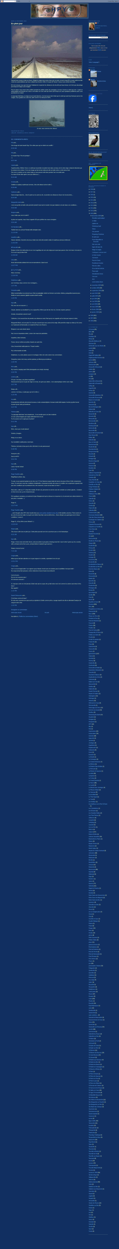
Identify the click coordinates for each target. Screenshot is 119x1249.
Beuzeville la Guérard (95, 432)
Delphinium (14, 280)
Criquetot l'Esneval (94, 524)
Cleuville (91, 503)
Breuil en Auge (93, 461)
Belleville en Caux (94, 411)
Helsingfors (92, 696)
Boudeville (92, 447)
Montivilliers (92, 862)
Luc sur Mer (92, 827)
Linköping (91, 822)
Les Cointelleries (93, 808)
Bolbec (91, 437)
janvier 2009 (95, 312)
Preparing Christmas (98, 234)
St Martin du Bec (93, 1062)
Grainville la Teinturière (95, 670)
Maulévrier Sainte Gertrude (96, 850)
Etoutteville (92, 585)
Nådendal (91, 874)
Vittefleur (91, 1217)
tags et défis (92, 1120)
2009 (91, 213)
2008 (91, 315)
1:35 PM (14, 362)
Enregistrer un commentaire (19, 609)
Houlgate (91, 719)
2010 (91, 210)
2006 (91, 320)
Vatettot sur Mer (93, 1186)
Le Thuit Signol (93, 797)
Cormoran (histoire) (94, 515)
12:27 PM (14, 265)
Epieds (91, 578)
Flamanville (92, 611)
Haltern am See (93, 681)
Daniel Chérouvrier (16, 595)
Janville (91, 740)
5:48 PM (14, 449)
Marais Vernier (93, 843)
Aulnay (91, 390)
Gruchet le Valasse (94, 674)
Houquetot (92, 721)
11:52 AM (14, 242)
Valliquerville (92, 1177)
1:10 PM (14, 590)
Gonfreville (92, 665)
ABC (90, 331)
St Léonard (92, 1057)
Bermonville (92, 421)
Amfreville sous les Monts (96, 345)
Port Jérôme (92, 958)
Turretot (91, 1170)
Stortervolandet (93, 1113)
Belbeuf (91, 409)
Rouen (90, 994)
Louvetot (91, 824)
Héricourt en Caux (94, 703)
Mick (12, 366)
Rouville (91, 1003)
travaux (91, 1163)
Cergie (13, 555)
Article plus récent (16, 612)
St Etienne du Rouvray (95, 1052)
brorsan (91, 463)
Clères (90, 501)
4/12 (93, 279)
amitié (90, 348)
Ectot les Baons (93, 569)
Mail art (91, 829)
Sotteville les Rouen (94, 1034)
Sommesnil (92, 1031)
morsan (91, 864)
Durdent (91, 555)
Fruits (90, 644)
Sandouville (92, 1010)
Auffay (90, 385)
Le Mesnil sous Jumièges (96, 787)
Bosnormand (92, 444)
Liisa (12, 259)
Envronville (92, 576)
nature (90, 881)
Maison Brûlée (93, 834)
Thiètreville (92, 1132)
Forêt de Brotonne (94, 620)
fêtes (90, 606)
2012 (91, 205)
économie (91, 559)
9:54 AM (14, 222)
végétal (91, 1196)
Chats (90, 496)
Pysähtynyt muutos (97, 263)
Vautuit (91, 1193)
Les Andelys (92, 801)
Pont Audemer (93, 947)
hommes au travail (94, 710)
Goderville (91, 663)
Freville (91, 637)
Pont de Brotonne (94, 949)
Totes (90, 1144)
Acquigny (91, 336)
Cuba (90, 531)
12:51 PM (14, 561)
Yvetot (90, 1231)
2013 (91, 202)
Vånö (90, 1184)
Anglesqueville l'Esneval (95, 357)
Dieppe (91, 543)
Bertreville (91, 428)
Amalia (13, 182)
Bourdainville (92, 449)
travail (90, 1160)
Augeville (91, 388)
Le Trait (91, 799)
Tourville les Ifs (93, 1153)
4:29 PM (14, 394)
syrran (90, 1118)
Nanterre (91, 879)
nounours (91, 902)
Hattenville (92, 689)
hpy (12, 302)
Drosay (91, 548)
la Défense (92, 764)
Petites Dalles (93, 940)
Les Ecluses (92, 810)
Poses (90, 961)
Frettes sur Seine (93, 634)
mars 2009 (95, 306)
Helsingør (91, 698)
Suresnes (91, 1116)
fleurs (90, 613)
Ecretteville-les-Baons (95, 564)
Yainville (91, 1224)
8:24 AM (14, 177)
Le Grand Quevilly (94, 780)
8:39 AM (14, 187)
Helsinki (91, 700)
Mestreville (92, 855)
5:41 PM (14, 421)
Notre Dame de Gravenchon (97, 895)
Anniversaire (92, 364)
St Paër (91, 1071)
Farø (90, 597)
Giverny (91, 660)
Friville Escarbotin (94, 639)
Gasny (91, 651)
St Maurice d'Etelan (94, 1069)
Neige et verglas (96, 249)
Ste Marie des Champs (95, 1106)
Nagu (90, 876)
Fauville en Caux (93, 602)
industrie (91, 736)
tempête (91, 1125)
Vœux (94, 229)
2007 (91, 318)
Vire (90, 1214)
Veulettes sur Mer (94, 1205)
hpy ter (93, 79)
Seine (90, 1022)
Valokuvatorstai (93, 1182)
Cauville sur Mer (93, 484)
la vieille (91, 773)
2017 (91, 192)
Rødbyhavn (92, 989)
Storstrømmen (93, 1111)
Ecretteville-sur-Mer (94, 566)
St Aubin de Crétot (94, 1045)
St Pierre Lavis (93, 1081)
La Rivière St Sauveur (95, 771)
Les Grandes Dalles (94, 813)
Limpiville (91, 820)
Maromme (92, 846)
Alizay (90, 338)
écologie (91, 557)
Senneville (92, 1024)
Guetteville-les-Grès (94, 677)
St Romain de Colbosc (95, 1085)
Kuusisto (91, 754)
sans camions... (93, 1015)
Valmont (91, 1179)
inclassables (92, 733)
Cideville (91, 498)
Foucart (91, 623)
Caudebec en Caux (94, 482)
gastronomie (92, 653)
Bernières (91, 423)
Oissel (90, 909)
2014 (91, 200)
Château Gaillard (93, 489)
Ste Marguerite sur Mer (95, 1104)
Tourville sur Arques (94, 1156)
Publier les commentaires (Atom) (28, 616)
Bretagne (91, 458)
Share (90, 107)
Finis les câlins (96, 265)
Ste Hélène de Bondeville (96, 1099)
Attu (90, 378)
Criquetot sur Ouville (94, 526)
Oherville (91, 907)
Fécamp (91, 604)
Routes (91, 1001)
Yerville (91, 1226)
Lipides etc (95, 223)
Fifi (12, 142)
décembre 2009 (96, 215)
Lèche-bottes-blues (97, 282)
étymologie (92, 592)
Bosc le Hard (92, 442)
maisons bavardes (94, 836)
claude (13, 165)
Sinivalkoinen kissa (97, 274)
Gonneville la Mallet (94, 667)
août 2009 (95, 293)
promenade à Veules (94, 965)
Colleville (91, 510)
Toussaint (91, 1158)
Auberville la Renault (94, 383)
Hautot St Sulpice (94, 693)
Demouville (92, 538)
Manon (91, 841)
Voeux (90, 1219)
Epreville (91, 580)
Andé (90, 350)
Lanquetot (91, 775)
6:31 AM (14, 534)
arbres (90, 371)
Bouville (91, 454)
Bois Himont (92, 435)
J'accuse (94, 276)
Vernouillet (92, 1200)
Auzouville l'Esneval (94, 397)
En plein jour (17, 23)
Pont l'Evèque (93, 956)
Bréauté (91, 456)
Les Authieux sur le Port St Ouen (98, 804)
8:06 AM (14, 148)
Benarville (91, 414)
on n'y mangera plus (94, 911)
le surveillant (92, 794)
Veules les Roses (94, 1203)
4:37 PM (14, 407)
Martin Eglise (92, 848)
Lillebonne (91, 817)
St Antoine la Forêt (94, 1041)
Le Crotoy (91, 778)
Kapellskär (92, 745)
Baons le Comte (93, 400)
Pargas (91, 928)
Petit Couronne (93, 937)
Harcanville (92, 684)
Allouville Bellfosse (94, 341)
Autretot (91, 393)
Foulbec (91, 627)
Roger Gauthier (15, 474)
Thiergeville (92, 1130)
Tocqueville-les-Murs (94, 1137)
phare (90, 942)
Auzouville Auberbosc (95, 395)
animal (90, 360)
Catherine (14, 192)
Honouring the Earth (94, 714)
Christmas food (96, 226)
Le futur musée (96, 255)
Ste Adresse (92, 1097)
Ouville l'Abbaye (93, 921)
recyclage (91, 979)
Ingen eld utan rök (97, 247)
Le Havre (91, 783)
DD (90, 536)
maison (91, 832)
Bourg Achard (92, 451)
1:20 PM (14, 298)
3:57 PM (14, 384)
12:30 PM (14, 275)
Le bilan (94, 220)
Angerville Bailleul (94, 355)
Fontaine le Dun (93, 618)
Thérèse (13, 411)
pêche (90, 935)
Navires (91, 883)
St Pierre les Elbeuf (94, 1083)
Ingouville (91, 738)
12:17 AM (14, 505)
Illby (90, 726)
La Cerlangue (92, 759)
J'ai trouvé (95, 257)
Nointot (91, 890)
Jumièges (91, 743)
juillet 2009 (95, 296)
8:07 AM (14, 160)
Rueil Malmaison (93, 1005)
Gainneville (92, 646)
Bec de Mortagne (93, 407)
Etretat (99, 71)
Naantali (91, 871)
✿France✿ (14, 247)
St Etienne (92, 1050)
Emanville (91, 573)
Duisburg (91, 552)
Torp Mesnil (92, 1142)
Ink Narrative (14, 227)
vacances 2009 (93, 1172)
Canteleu (91, 477)
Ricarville (91, 984)
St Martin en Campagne (95, 1066)
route (26, 132)
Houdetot (91, 717)
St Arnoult (91, 1043)
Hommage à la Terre (94, 707)
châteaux (91, 491)
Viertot (90, 1207)
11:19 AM (14, 232)
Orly (90, 916)
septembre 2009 (96, 290)
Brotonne (91, 465)
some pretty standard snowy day (48, 513)
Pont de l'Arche (93, 951)
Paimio (91, 923)
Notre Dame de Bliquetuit (96, 897)
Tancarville (92, 1123)
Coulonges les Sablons (95, 519)
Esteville (91, 583)
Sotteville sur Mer (94, 1036)
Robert (13, 529)
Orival (90, 914)
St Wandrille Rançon (94, 1095)
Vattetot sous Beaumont (95, 1189)
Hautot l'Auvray (93, 691)
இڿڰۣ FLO (14, 270)
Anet (90, 353)
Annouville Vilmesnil (94, 367)
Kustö (90, 752)
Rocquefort (92, 987)
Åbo (90, 334)
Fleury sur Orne (93, 616)
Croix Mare (92, 529)
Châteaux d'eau (93, 493)
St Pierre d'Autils (93, 1074)
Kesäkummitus (101, 81)
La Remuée (92, 768)
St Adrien (91, 1038)
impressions (92, 731)
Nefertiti (91, 886)
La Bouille (91, 757)
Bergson (13, 212)
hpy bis (93, 70)
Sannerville (92, 1012)
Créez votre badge (98, 93)
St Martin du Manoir (94, 1064)
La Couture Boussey (94, 761)
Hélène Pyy (91, 93)
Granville (91, 672)
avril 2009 (94, 304)
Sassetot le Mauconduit (95, 1017)
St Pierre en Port (93, 1078)
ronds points (92, 991)
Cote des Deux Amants (95, 517)
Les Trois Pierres (93, 815)
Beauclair (91, 404)
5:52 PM (14, 459)
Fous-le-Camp (96, 260)
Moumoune (92, 869)
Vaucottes (91, 1191)
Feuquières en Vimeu (95, 609)
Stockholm (92, 1109)
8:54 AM (14, 197)
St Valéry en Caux (94, 1090)
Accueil (47, 612)
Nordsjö (91, 893)
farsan (90, 599)
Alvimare (91, 343)
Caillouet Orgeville (94, 472)
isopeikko (14, 237)
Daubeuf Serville (93, 533)
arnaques (91, 374)
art (89, 376)
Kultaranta (91, 750)
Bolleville (91, 439)
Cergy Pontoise (93, 486)
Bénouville (92, 418)
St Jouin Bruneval (94, 1055)
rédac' (90, 982)
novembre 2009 (96, 285)
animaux (91, 362)
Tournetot (91, 1149)
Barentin (91, 402)
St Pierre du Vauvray (94, 1076)
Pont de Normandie (94, 954)
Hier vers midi (96, 244)
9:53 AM (14, 208)
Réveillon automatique (98, 218)
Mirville (91, 860)
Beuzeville (92, 430)
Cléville (91, 505)
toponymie (92, 1139)
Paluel (90, 925)
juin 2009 (94, 298)
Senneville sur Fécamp (95, 1027)
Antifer (90, 369)
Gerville (91, 658)
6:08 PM (14, 469)
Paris (90, 930)
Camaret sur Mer (93, 475)
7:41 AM (14, 551)
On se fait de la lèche (98, 268)
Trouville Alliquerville (94, 1167)
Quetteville (92, 970)
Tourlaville (91, 1146)
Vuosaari (91, 1222)
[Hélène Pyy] (92, 101)
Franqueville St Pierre (95, 632)
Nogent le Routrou (94, 888)
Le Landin (91, 785)
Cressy (91, 522)
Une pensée (95, 231)
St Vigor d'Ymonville (94, 1092)
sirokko (13, 377)
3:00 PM (14, 372)
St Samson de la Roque (95, 1088)
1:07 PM (14, 285)
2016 (91, 194)
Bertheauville (92, 425)
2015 (91, 197)
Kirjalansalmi (92, 747)
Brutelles (91, 468)
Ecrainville (20, 132)
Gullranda (91, 679)
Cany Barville (92, 479)
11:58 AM (14, 255)
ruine (90, 1008)
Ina (12, 399)
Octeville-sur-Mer (94, 904)
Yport (90, 1229)
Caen (90, 470)
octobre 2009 (95, 288)
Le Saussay (92, 792)
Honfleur (91, 712)
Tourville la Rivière (94, 1151)
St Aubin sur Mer (93, 1048)
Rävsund (91, 977)
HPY (59, 9)
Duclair (91, 550)
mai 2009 (94, 301)
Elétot (90, 571)
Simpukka (14, 290)
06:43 (22, 130)
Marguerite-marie (16, 202)
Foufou (91, 625)
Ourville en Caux (93, 918)
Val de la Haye (93, 1175)
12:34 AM (14, 524)
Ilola (90, 729)
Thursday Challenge (94, 1135)
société (91, 1029)
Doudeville (92, 545)
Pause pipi (95, 271)
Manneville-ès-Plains (95, 839)
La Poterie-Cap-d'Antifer (95, 766)
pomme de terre (93, 944)
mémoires (91, 853)
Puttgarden (92, 968)
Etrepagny (92, 588)
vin (89, 1212)
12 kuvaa (91, 329)
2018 (91, 189)
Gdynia (91, 656)
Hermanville (92, 705)
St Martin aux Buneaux (95, 1059)
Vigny (90, 1210)
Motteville (91, 867)
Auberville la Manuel (94, 381)
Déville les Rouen (94, 541)
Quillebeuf (91, 975)
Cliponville (91, 508)
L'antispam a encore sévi (99, 252)
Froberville (92, 642)
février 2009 (95, 309)
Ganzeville (92, 649)
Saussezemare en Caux (96, 1020)
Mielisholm (92, 857)
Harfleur (91, 686)
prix (90, 963)
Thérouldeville (93, 1128)
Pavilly (90, 933)
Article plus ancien (77, 612)
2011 (91, 208)
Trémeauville (92, 1165)
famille (90, 595)
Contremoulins (93, 512)
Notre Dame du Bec (94, 900)
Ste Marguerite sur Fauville (96, 1102)
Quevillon (91, 972)
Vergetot (31, 132)
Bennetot (91, 416)
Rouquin (91, 996)
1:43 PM (14, 605)
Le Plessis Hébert (94, 790)
